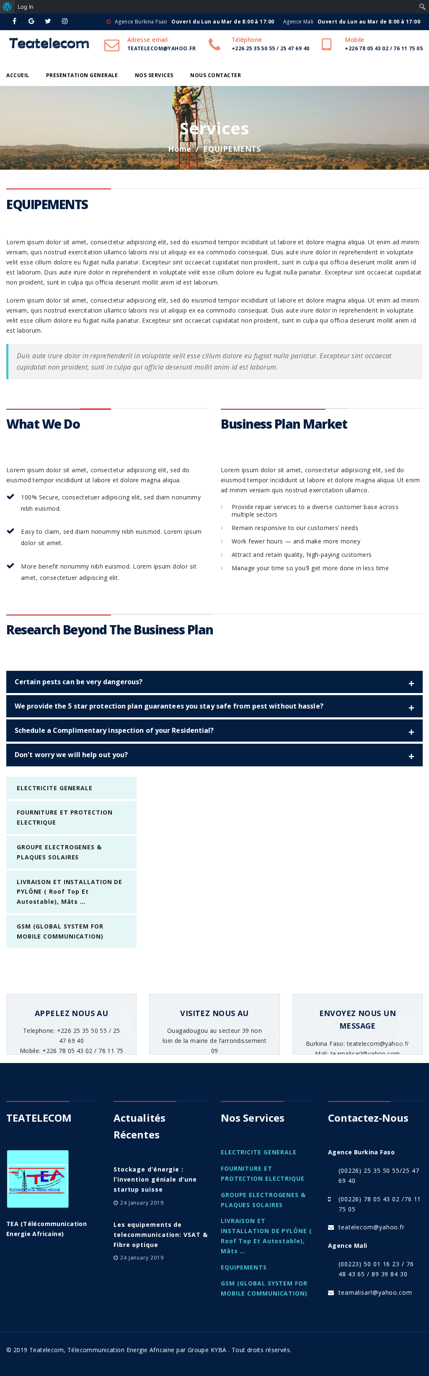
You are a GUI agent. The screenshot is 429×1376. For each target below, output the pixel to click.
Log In (26, 6)
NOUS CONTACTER (215, 75)
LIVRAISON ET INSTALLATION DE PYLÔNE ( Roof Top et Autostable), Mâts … (69, 892)
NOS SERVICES (154, 75)
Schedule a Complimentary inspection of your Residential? (114, 730)
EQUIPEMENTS (244, 1267)
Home (179, 149)
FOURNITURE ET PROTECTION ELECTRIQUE (263, 1173)
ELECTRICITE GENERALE (55, 788)
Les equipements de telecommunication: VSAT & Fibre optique (161, 1235)
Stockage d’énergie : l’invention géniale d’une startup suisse (155, 1179)
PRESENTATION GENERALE (82, 75)
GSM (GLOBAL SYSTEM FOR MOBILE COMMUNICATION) (264, 1288)
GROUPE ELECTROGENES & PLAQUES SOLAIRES (263, 1200)
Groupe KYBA (207, 1350)
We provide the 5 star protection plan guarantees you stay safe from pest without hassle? (169, 706)
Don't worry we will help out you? (71, 754)
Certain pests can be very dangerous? (79, 681)
